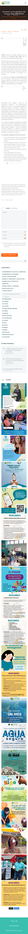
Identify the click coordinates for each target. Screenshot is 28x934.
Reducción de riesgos (8, 334)
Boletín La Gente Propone (9, 276)
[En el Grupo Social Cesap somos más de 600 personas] (14, 396)
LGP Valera (5, 320)
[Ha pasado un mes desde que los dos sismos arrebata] (14, 710)
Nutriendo (5, 327)
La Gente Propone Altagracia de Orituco (12, 294)
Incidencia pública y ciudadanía (10, 286)
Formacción (4, 31)
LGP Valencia (6, 297)
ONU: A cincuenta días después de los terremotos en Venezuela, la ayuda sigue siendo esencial (15, 360)
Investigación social (7, 288)
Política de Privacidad (14, 925)
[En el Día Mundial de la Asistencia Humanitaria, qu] (14, 448)
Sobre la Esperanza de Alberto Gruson (14, 369)
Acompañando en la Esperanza (10, 274)
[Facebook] (2, 199)
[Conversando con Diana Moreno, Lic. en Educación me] (14, 815)
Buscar (25, 261)
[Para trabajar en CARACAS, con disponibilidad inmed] (14, 605)
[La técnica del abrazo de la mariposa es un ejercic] (14, 474)
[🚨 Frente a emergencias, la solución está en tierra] (14, 762)
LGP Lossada (5, 306)
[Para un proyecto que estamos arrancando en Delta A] (14, 893)
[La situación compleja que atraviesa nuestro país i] (14, 788)
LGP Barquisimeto (6, 299)
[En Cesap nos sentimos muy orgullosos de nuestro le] (14, 579)
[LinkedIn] (9, 199)
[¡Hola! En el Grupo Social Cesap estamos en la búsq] (14, 684)
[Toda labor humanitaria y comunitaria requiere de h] (14, 553)
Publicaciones (16, 31)
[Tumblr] (7, 199)
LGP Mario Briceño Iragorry (9, 308)
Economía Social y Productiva (10, 281)
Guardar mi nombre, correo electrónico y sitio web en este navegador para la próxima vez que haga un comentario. (15, 245)
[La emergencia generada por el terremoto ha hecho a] (14, 736)
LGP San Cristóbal (7, 315)
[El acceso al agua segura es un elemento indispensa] (14, 867)
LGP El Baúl (5, 303)
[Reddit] (11, 199)
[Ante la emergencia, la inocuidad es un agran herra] (14, 841)
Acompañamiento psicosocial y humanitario (14, 271)
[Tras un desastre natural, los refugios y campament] (14, 658)
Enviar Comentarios (9, 255)
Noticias (10, 31)
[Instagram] (16, 921)
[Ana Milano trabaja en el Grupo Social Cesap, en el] (14, 422)
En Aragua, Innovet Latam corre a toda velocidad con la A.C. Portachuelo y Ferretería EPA (14, 350)
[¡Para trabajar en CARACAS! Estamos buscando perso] (14, 631)
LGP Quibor (5, 313)
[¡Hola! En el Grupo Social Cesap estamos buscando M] (14, 527)
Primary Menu (25, 3)
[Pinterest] (6, 199)
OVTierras (4, 329)
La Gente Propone (7, 290)
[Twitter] (4, 199)
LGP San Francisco (7, 318)
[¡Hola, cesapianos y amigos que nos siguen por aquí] (14, 500)
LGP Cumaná (5, 301)
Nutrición (4, 325)
